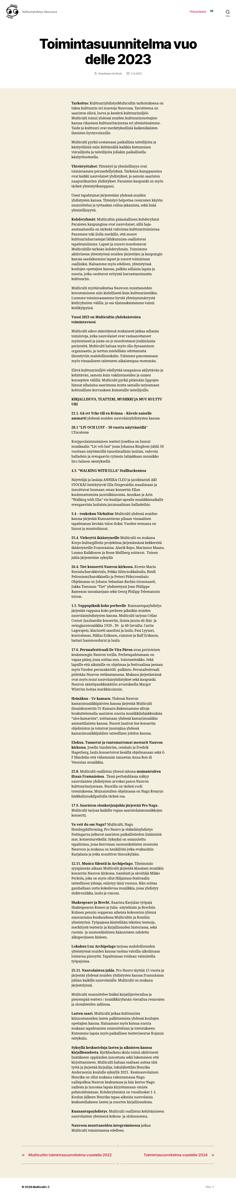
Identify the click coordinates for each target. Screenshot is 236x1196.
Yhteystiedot (197, 11)
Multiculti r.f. (41, 1187)
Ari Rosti (117, 73)
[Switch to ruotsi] (211, 11)
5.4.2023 (136, 73)
